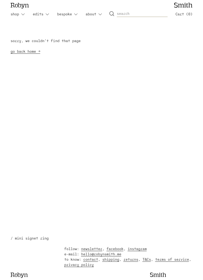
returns (130, 259)
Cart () (184, 14)
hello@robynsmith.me (101, 254)
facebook (115, 248)
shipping (110, 259)
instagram (137, 248)
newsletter (91, 248)
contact (90, 259)
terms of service (172, 259)
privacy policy (79, 264)
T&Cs (146, 259)
